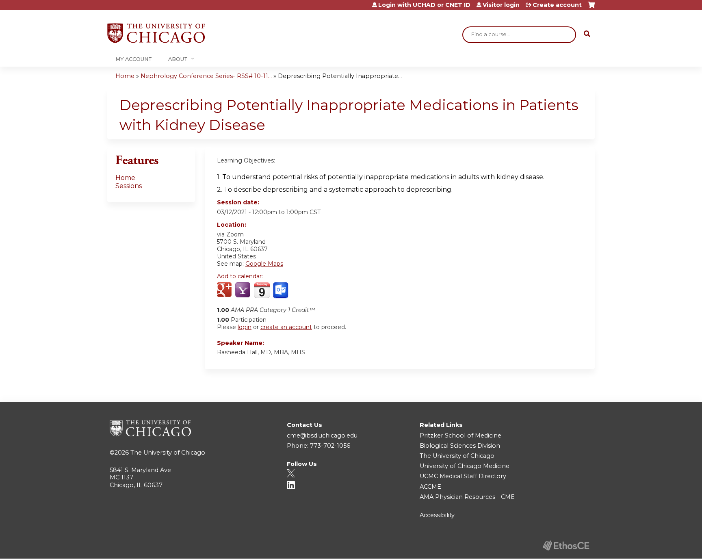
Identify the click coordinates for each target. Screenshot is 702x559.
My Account (133, 59)
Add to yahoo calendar (243, 290)
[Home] (156, 33)
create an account (286, 327)
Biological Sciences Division (460, 445)
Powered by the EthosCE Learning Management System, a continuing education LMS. (566, 545)
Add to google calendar (225, 290)
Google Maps (264, 263)
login (244, 327)
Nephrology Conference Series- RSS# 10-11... (206, 76)
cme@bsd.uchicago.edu (322, 435)
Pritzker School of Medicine (460, 435)
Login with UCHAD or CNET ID (424, 5)
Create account (557, 5)
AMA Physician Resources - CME (467, 496)
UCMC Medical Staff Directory (463, 476)
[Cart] (591, 8)
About (178, 59)
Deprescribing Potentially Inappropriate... (340, 76)
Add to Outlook (281, 290)
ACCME (430, 486)
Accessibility (437, 515)
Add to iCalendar (262, 290)
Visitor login (501, 5)
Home (124, 76)
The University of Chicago (167, 452)
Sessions (128, 186)
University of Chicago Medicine (464, 466)
